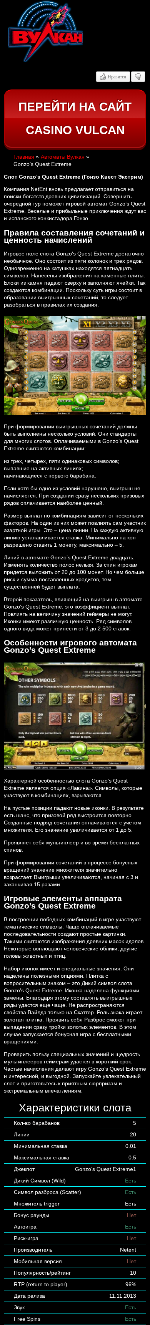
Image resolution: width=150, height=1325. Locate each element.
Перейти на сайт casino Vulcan (75, 118)
